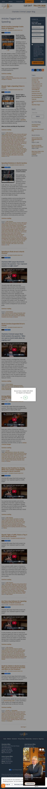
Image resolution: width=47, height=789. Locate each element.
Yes (25, 397)
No (21, 397)
